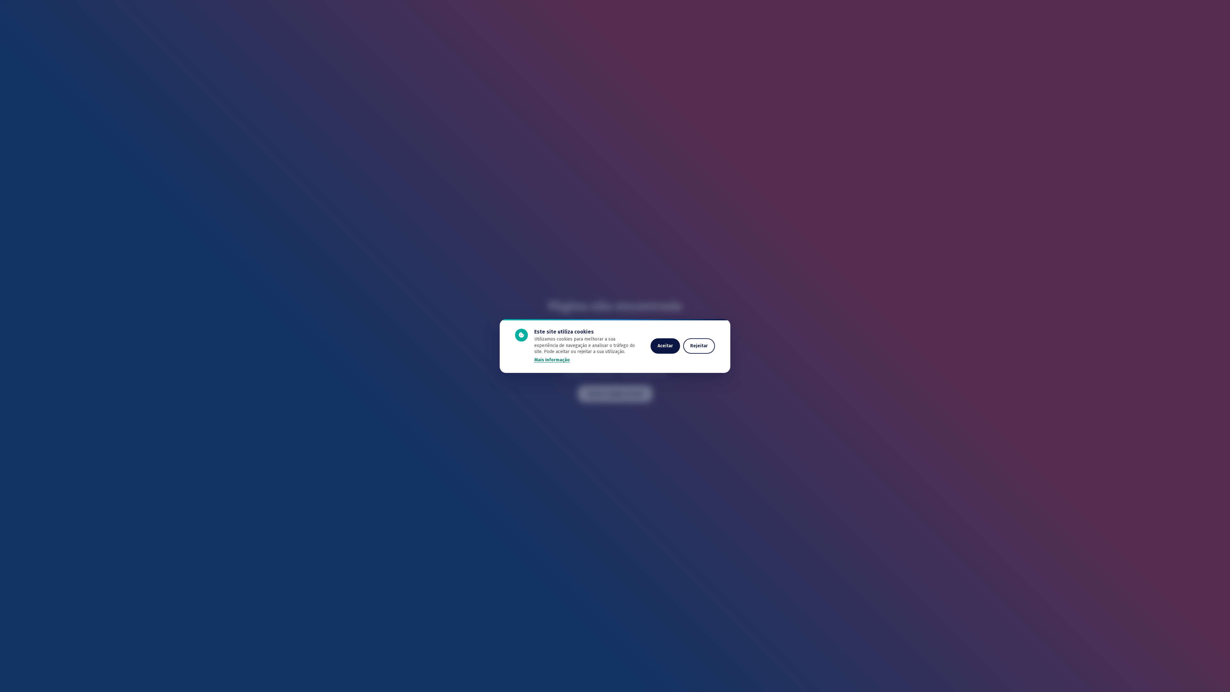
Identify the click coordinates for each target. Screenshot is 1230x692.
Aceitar (665, 346)
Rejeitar (699, 346)
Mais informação (552, 360)
